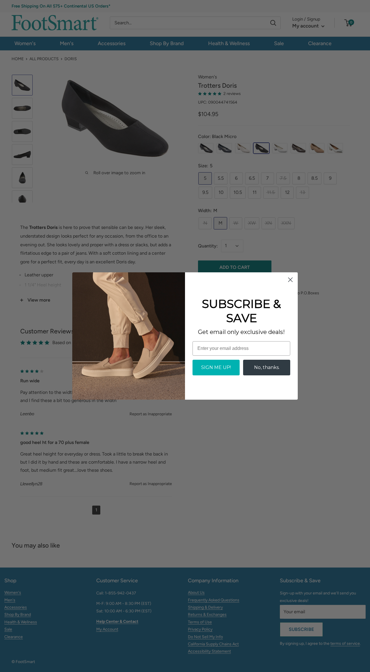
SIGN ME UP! (216, 367)
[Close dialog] (290, 280)
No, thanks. (267, 367)
